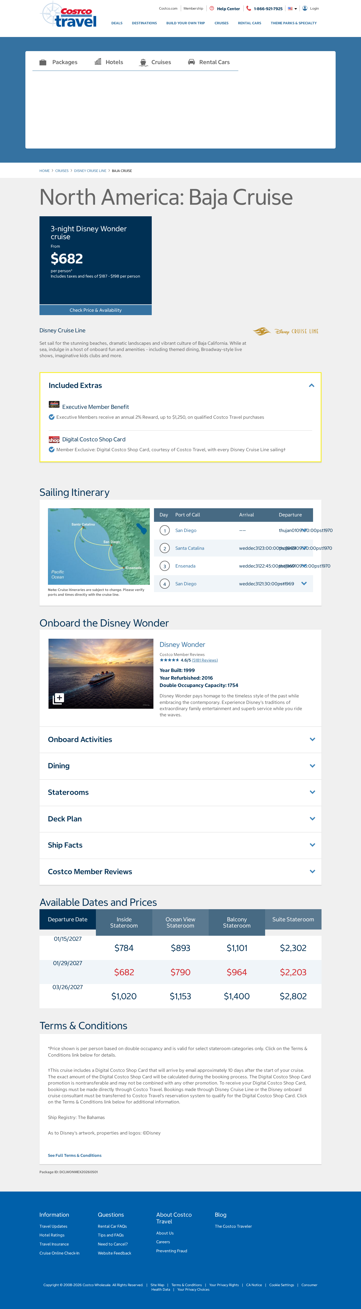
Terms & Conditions (187, 1285)
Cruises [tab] (161, 62)
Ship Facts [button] (65, 845)
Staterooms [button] (68, 792)
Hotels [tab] (114, 62)
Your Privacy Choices (193, 1289)
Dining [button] (59, 765)
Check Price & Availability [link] (96, 310)
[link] (117, 23)
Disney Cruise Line (90, 171)
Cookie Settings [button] (281, 1285)
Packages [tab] (65, 62)
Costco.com (168, 8)
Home (44, 171)
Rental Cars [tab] (214, 62)
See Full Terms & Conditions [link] (75, 1155)
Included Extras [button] (75, 385)
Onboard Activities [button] (80, 739)
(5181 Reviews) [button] (205, 660)
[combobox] (292, 8)
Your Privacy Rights (224, 1285)
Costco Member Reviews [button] (90, 871)
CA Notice (254, 1285)
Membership (194, 8)
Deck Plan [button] (65, 818)
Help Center (228, 8)
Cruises (62, 171)
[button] (233, 530)
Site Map (157, 1285)
